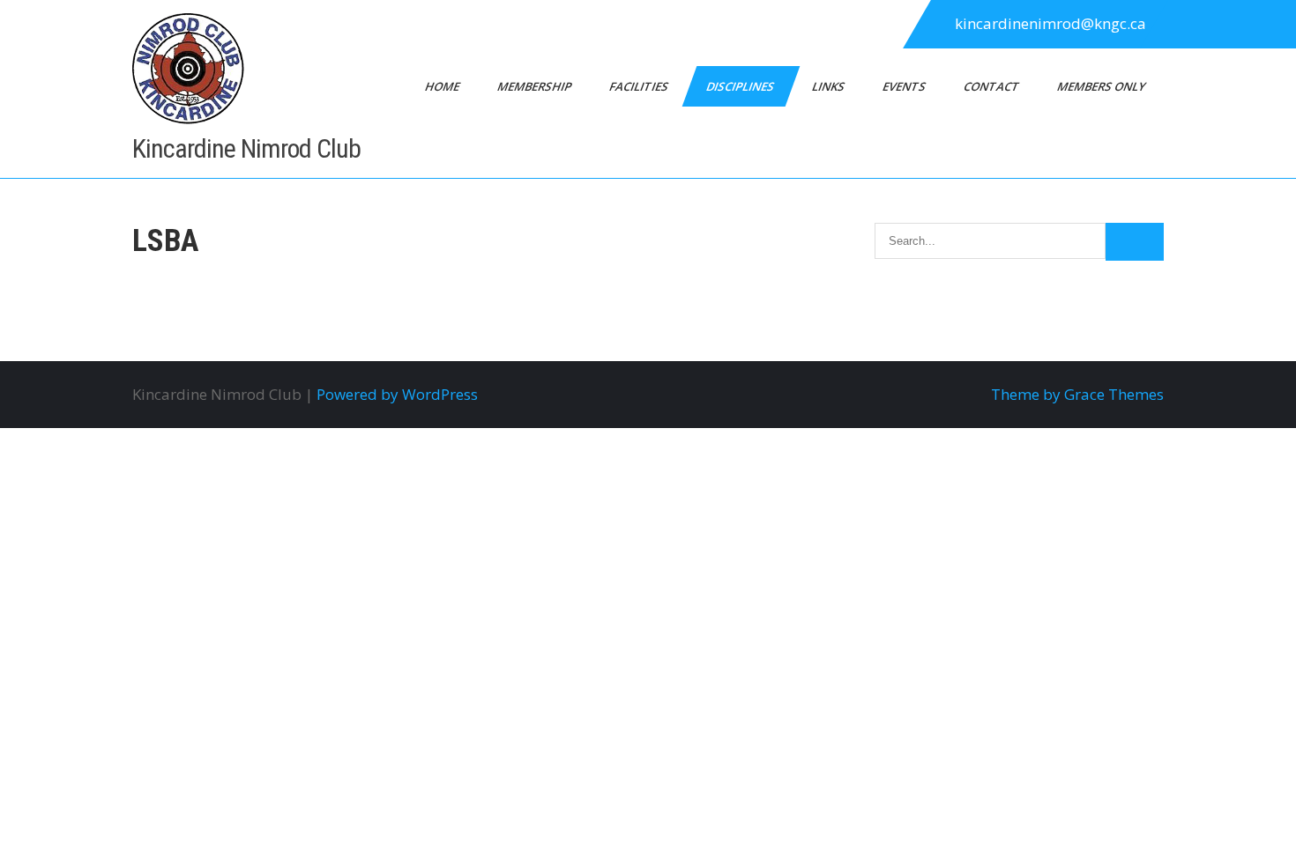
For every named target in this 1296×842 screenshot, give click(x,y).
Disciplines (741, 86)
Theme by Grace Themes (1077, 394)
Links (829, 86)
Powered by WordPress (397, 394)
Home (443, 86)
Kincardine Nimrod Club (246, 148)
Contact (993, 86)
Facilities (640, 86)
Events (905, 86)
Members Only (1102, 86)
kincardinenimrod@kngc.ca (1050, 23)
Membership (535, 86)
